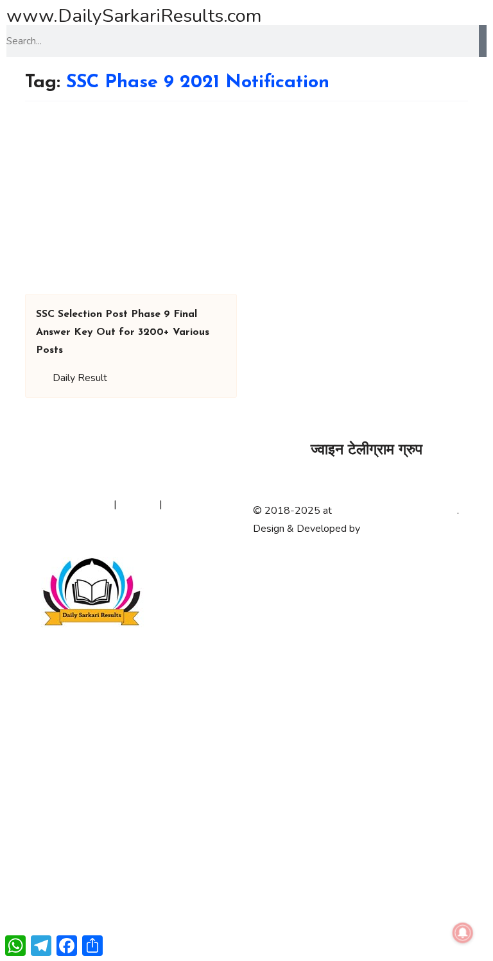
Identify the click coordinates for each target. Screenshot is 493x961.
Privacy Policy (80, 504)
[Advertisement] (246, 197)
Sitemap (138, 504)
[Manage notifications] (463, 933)
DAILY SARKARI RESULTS (395, 511)
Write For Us (194, 504)
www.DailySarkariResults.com (134, 15)
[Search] (483, 41)
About (27, 504)
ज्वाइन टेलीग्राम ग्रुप (366, 450)
